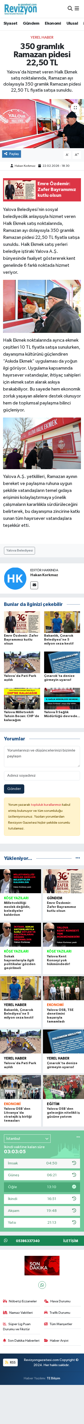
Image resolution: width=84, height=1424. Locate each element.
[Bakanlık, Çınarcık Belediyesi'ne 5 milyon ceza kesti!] (62, 622)
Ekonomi (53, 23)
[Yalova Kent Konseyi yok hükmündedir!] (63, 935)
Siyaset (11, 23)
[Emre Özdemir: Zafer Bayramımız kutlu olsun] (22, 622)
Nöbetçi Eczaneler (23, 1301)
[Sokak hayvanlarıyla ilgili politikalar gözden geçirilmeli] (20, 935)
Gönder (14, 789)
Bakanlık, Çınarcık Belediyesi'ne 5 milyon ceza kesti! (59, 639)
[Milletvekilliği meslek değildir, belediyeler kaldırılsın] (20, 881)
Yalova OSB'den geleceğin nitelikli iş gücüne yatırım (63, 1112)
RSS (12, 1362)
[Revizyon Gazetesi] (20, 9)
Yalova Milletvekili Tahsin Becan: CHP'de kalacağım (21, 716)
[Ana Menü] (77, 9)
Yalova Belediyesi (19, 550)
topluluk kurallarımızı (46, 804)
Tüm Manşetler (60, 1324)
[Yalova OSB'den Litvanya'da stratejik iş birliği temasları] (20, 1087)
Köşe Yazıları (16, 898)
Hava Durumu (60, 1301)
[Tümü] (78, 858)
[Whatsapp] (42, 1285)
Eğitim (53, 1104)
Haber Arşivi (59, 1340)
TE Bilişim (53, 1378)
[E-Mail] (34, 585)
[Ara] (70, 9)
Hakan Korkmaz (25, 165)
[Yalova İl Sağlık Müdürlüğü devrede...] (62, 699)
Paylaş (14, 154)
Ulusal (72, 23)
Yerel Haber (42, 38)
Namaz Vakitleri (21, 1312)
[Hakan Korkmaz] (15, 578)
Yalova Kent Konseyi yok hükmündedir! (58, 960)
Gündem (31, 23)
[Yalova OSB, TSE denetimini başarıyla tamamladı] (63, 988)
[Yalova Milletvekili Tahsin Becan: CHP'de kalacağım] (22, 699)
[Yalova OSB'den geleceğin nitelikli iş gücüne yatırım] (63, 1087)
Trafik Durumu (59, 1312)
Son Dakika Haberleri (23, 1340)
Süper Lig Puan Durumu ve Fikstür (17, 1326)
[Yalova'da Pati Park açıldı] (22, 662)
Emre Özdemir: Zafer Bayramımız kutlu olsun (21, 639)
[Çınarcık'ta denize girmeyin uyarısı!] (62, 662)
